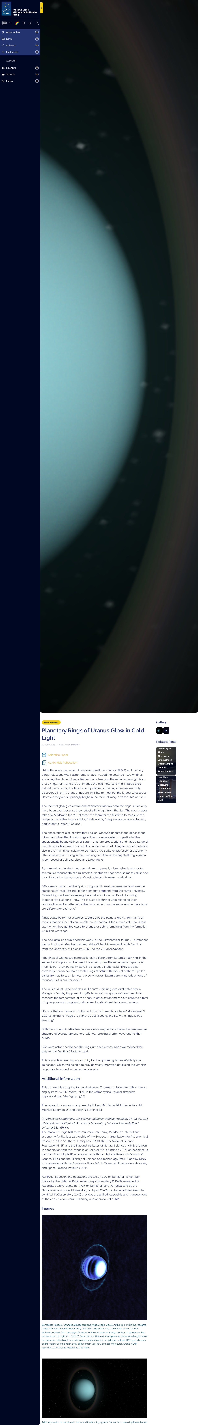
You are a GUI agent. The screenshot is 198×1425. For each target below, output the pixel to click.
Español (9, 23)
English (4, 23)
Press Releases (51, 722)
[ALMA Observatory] (20, 9)
